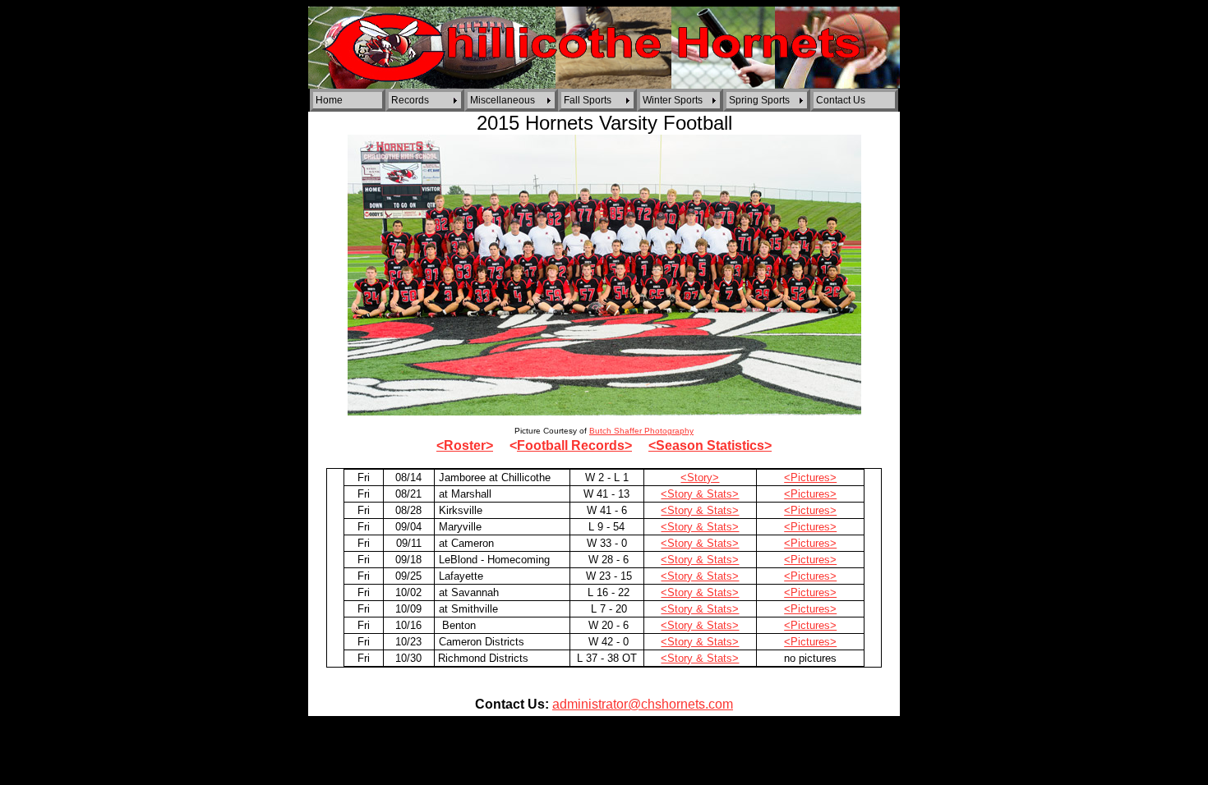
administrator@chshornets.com (642, 704)
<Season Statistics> (710, 445)
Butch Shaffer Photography (641, 430)
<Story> (699, 477)
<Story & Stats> (700, 494)
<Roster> (464, 445)
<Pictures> (810, 477)
